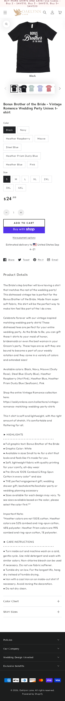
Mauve (41, 138)
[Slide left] (5, 89)
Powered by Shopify (32, 694)
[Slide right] (60, 89)
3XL (8, 187)
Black (9, 129)
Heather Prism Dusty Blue (22, 155)
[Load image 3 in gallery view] (31, 89)
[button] (45, 12)
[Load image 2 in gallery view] (23, 89)
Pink (32, 164)
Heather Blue (14, 164)
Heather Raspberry (18, 138)
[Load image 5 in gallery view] (49, 89)
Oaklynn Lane (26, 690)
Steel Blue (12, 147)
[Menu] (5, 12)
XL (35, 179)
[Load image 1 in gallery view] (14, 89)
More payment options (24, 237)
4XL (20, 187)
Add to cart (24, 223)
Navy (23, 129)
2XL (46, 179)
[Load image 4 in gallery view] (40, 89)
